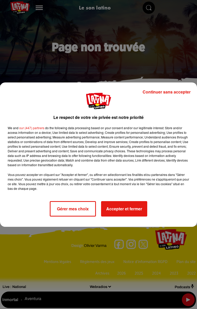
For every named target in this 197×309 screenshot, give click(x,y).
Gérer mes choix (73, 209)
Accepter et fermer (124, 209)
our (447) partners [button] (31, 128)
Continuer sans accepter (167, 92)
